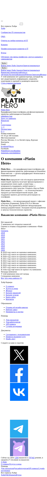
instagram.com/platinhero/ (11, 153)
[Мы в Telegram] (19, 437)
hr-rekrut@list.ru (7, 146)
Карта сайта (11, 297)
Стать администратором (11, 83)
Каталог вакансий (13, 293)
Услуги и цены (12, 288)
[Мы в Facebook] (19, 382)
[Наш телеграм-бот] (19, 455)
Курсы (18, 475)
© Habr (4, 462)
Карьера (13, 475)
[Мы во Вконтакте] (19, 400)
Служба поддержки (14, 326)
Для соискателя (12, 320)
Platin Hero (5, 110)
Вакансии (5, 72)
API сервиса (11, 324)
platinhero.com (6, 116)
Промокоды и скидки (14, 312)
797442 (32, 458)
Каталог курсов (12, 295)
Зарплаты (36, 75)
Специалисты (14, 72)
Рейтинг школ (11, 310)
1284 (17, 458)
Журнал (43, 75)
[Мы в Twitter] (19, 363)
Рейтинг (28, 75)
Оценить (4, 231)
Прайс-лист (10, 339)
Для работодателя (13, 322)
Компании (21, 75)
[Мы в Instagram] (19, 419)
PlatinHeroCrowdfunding (10, 151)
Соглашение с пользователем (18, 334)
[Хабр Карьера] (10, 24)
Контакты (10, 299)
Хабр (3, 475)
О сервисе (10, 286)
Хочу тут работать (8, 118)
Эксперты (13, 75)
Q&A (7, 475)
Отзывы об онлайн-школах (17, 307)
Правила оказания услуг (16, 337)
